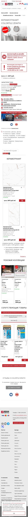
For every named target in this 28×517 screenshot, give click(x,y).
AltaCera (16, 445)
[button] (8, 78)
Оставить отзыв (14, 387)
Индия (7, 90)
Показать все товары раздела (14, 366)
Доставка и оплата (5, 485)
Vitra (16, 464)
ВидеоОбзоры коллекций (21, 496)
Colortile (12, 89)
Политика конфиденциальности (6, 491)
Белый (9, 143)
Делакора (17, 440)
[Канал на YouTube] (2, 423)
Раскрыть (23, 256)
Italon (16, 435)
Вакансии (3, 495)
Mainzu (16, 467)
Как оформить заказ (19, 485)
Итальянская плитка (5, 448)
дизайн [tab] (10, 150)
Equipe (16, 472)
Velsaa (16, 461)
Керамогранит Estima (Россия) (5, 282)
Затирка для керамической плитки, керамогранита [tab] (13, 316)
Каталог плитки (4, 432)
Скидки (3, 488)
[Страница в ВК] (5, 423)
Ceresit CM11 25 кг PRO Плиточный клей (4, 344)
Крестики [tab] (13, 320)
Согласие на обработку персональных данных (6, 498)
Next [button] (25, 285)
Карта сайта (17, 488)
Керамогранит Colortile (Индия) (18, 282)
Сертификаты (4, 483)
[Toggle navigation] (2, 4)
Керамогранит (15, 128)
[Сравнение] (17, 4)
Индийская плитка (5, 451)
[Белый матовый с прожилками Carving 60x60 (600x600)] (14, 175)
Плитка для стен (4, 445)
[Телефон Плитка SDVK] (23, 4)
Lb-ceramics (17, 456)
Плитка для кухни (5, 443)
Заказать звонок (18, 423)
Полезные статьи (18, 483)
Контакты (3, 480)
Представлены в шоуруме (20, 498)
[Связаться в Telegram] (25, 4)
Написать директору (19, 491)
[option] (14, 116)
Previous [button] (3, 285)
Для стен (19, 131)
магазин (3, 1)
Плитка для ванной (5, 435)
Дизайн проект (18, 480)
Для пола (13, 131)
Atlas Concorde (18, 453)
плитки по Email (15, 55)
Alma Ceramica (18, 448)
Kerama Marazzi (18, 432)
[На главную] (8, 4)
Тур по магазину (18, 493)
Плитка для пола (5, 440)
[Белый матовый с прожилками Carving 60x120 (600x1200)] (14, 214)
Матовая (18, 133)
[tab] (6, 153)
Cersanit (16, 443)
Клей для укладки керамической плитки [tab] (13, 312)
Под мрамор (12, 135)
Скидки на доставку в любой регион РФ (16, 67)
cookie (12, 503)
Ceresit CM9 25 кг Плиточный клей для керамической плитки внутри (18, 346)
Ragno (16, 469)
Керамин (17, 459)
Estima (16, 451)
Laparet (16, 438)
